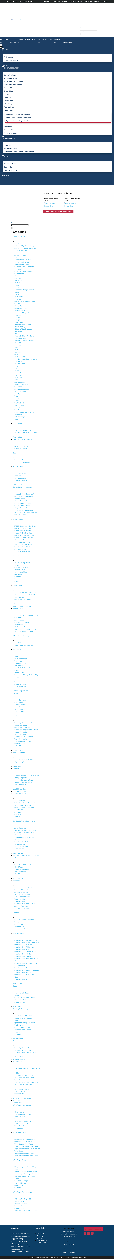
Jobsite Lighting (19, 752)
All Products (9, 57)
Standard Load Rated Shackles (26, 890)
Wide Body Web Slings (23, 1089)
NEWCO (17, 352)
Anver (16, 257)
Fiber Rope (8, 110)
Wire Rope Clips (20, 659)
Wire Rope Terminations (13, 81)
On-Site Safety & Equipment (24, 821)
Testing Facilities (10, 148)
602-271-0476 (69, 1244)
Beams (15, 453)
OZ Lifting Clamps (21, 446)
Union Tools (19, 405)
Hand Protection (21, 874)
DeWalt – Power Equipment (25, 830)
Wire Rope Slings (10, 78)
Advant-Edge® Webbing (24, 246)
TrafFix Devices (20, 403)
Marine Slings (19, 1091)
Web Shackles (20, 899)
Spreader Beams (21, 460)
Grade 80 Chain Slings (23, 599)
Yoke (16, 419)
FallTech (17, 294)
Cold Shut (18, 565)
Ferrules (17, 1213)
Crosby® (17, 278)
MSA (16, 347)
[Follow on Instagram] (88, 1233)
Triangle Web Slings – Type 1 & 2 (27, 1082)
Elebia (16, 285)
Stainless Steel (20, 743)
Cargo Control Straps (22, 503)
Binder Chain (19, 800)
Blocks (17, 817)
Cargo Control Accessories (24, 508)
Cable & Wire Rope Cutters (24, 997)
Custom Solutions (11, 60)
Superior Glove (20, 391)
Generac (17, 299)
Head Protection (20, 867)
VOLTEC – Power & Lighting (25, 759)
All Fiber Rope (20, 643)
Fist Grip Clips (19, 1201)
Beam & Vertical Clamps (22, 439)
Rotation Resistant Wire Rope (26, 1146)
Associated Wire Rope (23, 260)
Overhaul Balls (20, 478)
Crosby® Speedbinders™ (24, 494)
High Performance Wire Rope (26, 1155)
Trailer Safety (18, 1038)
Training (40, 1238)
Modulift (17, 343)
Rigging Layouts (10, 133)
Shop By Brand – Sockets (24, 919)
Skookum (18, 387)
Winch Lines (18, 1103)
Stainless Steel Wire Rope (24, 1142)
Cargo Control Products (22, 487)
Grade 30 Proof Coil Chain (24, 537)
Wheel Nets (19, 1094)
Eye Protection (20, 871)
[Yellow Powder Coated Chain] (73, 206)
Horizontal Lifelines (21, 627)
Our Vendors (42, 1240)
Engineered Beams (22, 462)
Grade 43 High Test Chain (24, 535)
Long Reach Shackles (22, 897)
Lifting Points (19, 672)
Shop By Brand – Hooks (23, 723)
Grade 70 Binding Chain (23, 533)
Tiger (16, 396)
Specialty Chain (20, 549)
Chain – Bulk (18, 519)
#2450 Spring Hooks (22, 563)
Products (40, 1233)
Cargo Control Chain (22, 501)
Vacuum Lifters (20, 785)
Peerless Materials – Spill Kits (25, 433)
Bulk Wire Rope (10, 75)
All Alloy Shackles (21, 892)
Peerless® (18, 361)
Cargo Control (9, 101)
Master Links (19, 665)
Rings (16, 679)
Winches (16, 1100)
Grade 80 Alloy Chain (22, 531)
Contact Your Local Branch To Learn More (58, 211)
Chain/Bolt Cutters (21, 1000)
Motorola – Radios (21, 846)
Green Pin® (19, 306)
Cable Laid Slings (21, 1181)
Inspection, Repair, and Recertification (19, 152)
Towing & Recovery (20, 1009)
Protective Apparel (21, 869)
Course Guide (9, 167)
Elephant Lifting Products (24, 290)
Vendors (65, 1)
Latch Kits (8, 97)
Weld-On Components (22, 1098)
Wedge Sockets (20, 922)
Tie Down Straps (20, 1025)
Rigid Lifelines (19, 377)
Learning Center (76, 1)
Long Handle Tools (21, 993)
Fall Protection (18, 608)
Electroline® (19, 287)
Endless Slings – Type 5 (23, 1075)
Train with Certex (10, 164)
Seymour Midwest (21, 384)
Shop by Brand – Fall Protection (26, 615)
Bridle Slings (19, 1073)
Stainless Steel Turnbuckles (25, 952)
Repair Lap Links (20, 572)
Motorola (17, 345)
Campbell (18, 269)
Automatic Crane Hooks (23, 737)
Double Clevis (19, 570)
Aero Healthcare (20, 250)
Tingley (17, 398)
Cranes (15, 604)
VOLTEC (17, 407)
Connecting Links (21, 567)
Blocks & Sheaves (11, 130)
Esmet (16, 292)
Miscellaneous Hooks (22, 741)
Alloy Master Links (21, 1123)
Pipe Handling (20, 686)
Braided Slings (20, 1183)
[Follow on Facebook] (92, 1233)
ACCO (16, 243)
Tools (15, 986)
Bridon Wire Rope (21, 264)
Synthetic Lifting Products (24, 1023)
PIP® (16, 368)
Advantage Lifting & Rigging (25, 248)
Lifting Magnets (20, 778)
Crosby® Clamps (21, 448)
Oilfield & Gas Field (20, 794)
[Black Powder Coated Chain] (53, 206)
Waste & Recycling (20, 1059)
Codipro (17, 276)
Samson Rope (19, 382)
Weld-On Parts (20, 515)
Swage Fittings (20, 663)
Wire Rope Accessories (13, 85)
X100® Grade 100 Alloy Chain (25, 526)
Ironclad (17, 315)
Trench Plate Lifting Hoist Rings (26, 775)
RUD (16, 380)
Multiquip (18, 350)
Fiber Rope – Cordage (21, 636)
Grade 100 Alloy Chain (22, 528)
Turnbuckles (19, 810)
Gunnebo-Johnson (21, 308)
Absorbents (17, 423)
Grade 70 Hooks (20, 732)
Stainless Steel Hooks (22, 968)
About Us (46, 1)
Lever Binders (19, 498)
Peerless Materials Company (25, 359)
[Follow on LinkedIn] (85, 1233)
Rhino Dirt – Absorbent (23, 430)
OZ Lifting (18, 354)
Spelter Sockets (20, 924)
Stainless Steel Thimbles (24, 947)
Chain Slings (9, 91)
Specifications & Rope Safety (17, 121)
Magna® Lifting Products (24, 336)
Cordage (17, 814)
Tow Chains (17, 1006)
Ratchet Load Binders (23, 1030)
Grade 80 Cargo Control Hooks (26, 730)
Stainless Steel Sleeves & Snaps (26, 970)
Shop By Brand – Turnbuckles (26, 1048)
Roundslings (9, 107)
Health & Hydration (20, 691)
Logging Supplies (20, 791)
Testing (40, 1236)
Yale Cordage (19, 417)
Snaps (16, 579)
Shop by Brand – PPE (22, 865)
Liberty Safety (19, 327)
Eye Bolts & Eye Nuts (22, 668)
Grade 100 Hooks (21, 725)
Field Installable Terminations (26, 929)
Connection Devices (22, 622)
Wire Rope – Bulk (20, 1132)
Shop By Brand (20, 473)
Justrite (17, 317)
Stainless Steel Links (22, 949)
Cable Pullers (18, 485)
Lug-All (17, 334)
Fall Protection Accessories (25, 629)
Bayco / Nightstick (21, 262)
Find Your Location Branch (93, 1229)
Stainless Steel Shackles (23, 956)
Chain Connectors (20, 556)
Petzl (16, 366)
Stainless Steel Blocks (23, 480)
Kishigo (17, 320)
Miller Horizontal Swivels (24, 340)
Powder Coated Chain (23, 544)
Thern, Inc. (18, 394)
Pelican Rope (19, 364)
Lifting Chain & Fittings (23, 782)
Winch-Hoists (19, 709)
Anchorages (19, 620)
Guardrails (18, 618)
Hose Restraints (19, 750)
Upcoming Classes (11, 170)
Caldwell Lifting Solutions (24, 267)
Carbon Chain (9, 88)
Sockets (16, 913)
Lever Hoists (19, 707)
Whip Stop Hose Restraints (25, 803)
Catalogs (88, 1)
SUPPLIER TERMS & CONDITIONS (75, 1257)
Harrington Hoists (21, 310)
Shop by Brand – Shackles (24, 887)
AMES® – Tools (20, 255)
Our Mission (56, 1)
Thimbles (18, 661)
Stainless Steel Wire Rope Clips (26, 942)
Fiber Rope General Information (18, 118)
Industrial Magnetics (22, 313)
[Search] (80, 34)
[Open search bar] (81, 28)
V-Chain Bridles (19, 1057)
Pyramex (17, 370)
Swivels (17, 581)
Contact (105, 1)
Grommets (18, 1185)
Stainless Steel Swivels (23, 945)
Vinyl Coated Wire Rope (23, 1144)
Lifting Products (19, 768)
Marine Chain (19, 540)
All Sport (17, 253)
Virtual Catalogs (43, 1243)
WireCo (17, 410)
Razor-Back (19, 373)
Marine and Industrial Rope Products (20, 114)
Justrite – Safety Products (24, 842)
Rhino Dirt (18, 375)
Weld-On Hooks (20, 739)
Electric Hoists (20, 704)
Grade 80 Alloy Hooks (22, 727)
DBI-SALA (18, 280)
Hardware (8, 127)
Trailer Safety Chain (22, 551)
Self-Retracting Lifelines (23, 631)
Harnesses (18, 624)
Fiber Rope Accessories (23, 645)
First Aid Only (19, 297)
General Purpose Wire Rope (25, 1139)
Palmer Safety (19, 357)
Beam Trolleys (20, 711)
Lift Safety (18, 331)
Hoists (15, 693)
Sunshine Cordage (21, 389)
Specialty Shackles (21, 908)
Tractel (17, 401)
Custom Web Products (22, 606)
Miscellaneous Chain (22, 542)
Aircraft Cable (18, 437)
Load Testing (9, 145)
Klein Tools (18, 322)
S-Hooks (17, 576)
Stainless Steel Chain (22, 547)
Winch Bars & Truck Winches (25, 512)
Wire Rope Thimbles (22, 1121)
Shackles (17, 812)
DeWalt (17, 283)
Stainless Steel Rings (22, 972)
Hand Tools (18, 995)
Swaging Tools (20, 684)
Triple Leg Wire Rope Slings (25, 1174)
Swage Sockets (20, 926)
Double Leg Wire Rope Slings (25, 1171)
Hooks (6, 94)
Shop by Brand (19, 237)
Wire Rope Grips (20, 1126)
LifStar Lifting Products (23, 329)
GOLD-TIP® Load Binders (24, 496)
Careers (97, 1)
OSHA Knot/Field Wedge (24, 807)
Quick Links (18, 574)
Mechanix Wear (20, 338)
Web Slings (8, 104)
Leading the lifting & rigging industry (20, 1)
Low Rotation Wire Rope (24, 1153)
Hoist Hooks (19, 1112)
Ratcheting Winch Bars (23, 510)
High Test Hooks (20, 734)
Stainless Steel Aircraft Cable (25, 940)
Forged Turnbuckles (22, 1050)
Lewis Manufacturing (22, 324)
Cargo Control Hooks (22, 505)
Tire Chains (17, 984)
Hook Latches (19, 1116)
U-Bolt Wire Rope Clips (23, 1199)
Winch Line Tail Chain (22, 805)
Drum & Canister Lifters (23, 780)
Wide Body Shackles (22, 894)
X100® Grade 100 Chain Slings (25, 592)
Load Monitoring (19, 789)
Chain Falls (18, 702)
